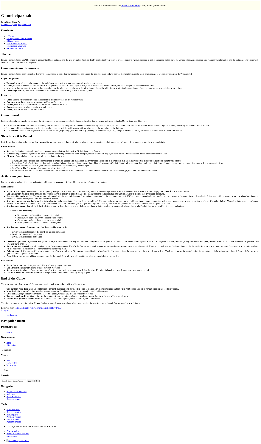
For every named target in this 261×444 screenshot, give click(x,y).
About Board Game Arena (18, 433)
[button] (2, 350)
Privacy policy (13, 431)
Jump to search (24, 24)
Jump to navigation (9, 24)
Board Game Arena (130, 5)
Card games (12, 315)
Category (5, 310)
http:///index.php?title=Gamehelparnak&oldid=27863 (38, 308)
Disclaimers (12, 436)
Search (5, 375)
